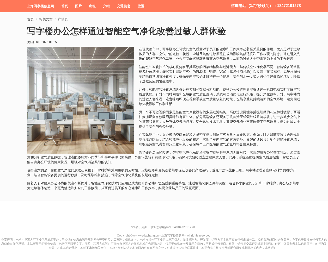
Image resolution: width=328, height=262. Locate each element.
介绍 (106, 6)
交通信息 (123, 6)
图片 (78, 6)
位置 (141, 6)
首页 (64, 6)
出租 (92, 6)
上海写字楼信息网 (40, 6)
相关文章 (46, 19)
